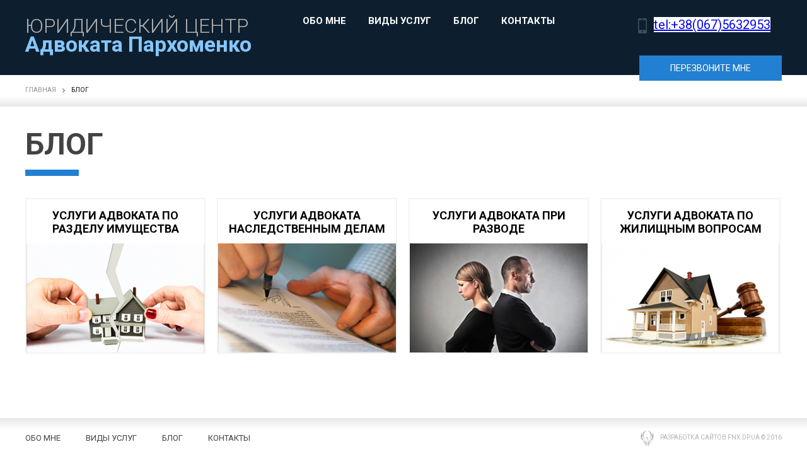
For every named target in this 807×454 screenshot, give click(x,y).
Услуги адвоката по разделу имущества (115, 222)
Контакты (528, 21)
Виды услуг (399, 21)
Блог (466, 21)
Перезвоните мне (710, 68)
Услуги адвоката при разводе (499, 222)
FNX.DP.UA (744, 437)
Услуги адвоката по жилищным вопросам (691, 222)
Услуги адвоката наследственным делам (307, 222)
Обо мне (324, 21)
